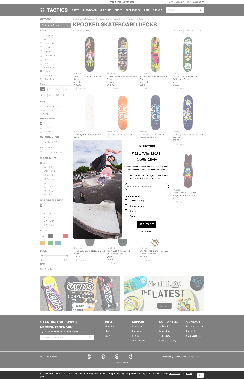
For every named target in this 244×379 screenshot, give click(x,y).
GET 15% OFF (146, 224)
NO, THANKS (146, 231)
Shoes (133, 211)
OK (200, 375)
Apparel (133, 216)
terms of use (174, 373)
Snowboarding (137, 206)
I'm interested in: (133, 196)
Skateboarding (137, 201)
